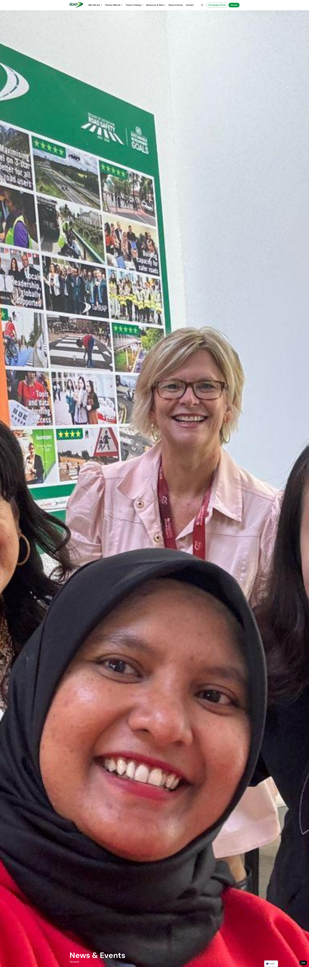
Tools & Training (133, 5)
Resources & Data (154, 5)
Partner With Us (112, 5)
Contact (190, 5)
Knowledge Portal (217, 5)
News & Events (176, 5)
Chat (303, 963)
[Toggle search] (202, 5)
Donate (234, 5)
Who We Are (94, 5)
